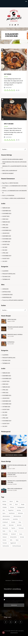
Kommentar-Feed (7, 294)
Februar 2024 (6, 207)
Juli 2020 (4, 247)
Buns (16, 504)
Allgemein (5, 271)
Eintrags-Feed (6, 291)
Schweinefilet (13, 537)
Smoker (4, 540)
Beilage (4, 504)
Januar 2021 (5, 233)
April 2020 (5, 252)
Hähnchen (20, 513)
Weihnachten (6, 546)
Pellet (4, 531)
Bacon (11, 501)
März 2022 (5, 227)
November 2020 (6, 238)
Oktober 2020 (6, 241)
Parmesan (21, 528)
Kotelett (13, 522)
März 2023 (5, 219)
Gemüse (19, 510)
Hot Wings (7, 74)
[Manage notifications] (3, 632)
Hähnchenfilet (6, 519)
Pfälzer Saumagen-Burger (15, 327)
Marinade (11, 525)
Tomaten (5, 543)
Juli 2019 (4, 261)
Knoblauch (5, 522)
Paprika (13, 528)
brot (11, 504)
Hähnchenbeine (6, 516)
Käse (20, 522)
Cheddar (5, 507)
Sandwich (13, 534)
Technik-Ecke (6, 276)
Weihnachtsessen (16, 546)
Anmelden (5, 289)
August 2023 (5, 216)
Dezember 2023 (6, 210)
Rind (15, 531)
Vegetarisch (13, 543)
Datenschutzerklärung (17, 580)
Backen (4, 501)
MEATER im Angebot (8, 173)
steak (17, 540)
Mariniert (19, 525)
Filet (4, 510)
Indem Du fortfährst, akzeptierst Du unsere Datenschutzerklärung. (13, 601)
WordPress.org (7, 297)
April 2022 (5, 224)
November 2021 (6, 230)
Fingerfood (10, 510)
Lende (4, 525)
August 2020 (5, 244)
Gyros (4, 513)
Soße (11, 540)
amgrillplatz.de (14, 632)
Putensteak (10, 195)
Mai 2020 (4, 250)
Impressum (8, 580)
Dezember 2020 (6, 236)
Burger (22, 504)
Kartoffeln (15, 519)
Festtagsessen (21, 507)
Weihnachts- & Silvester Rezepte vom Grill (14, 166)
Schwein (5, 537)
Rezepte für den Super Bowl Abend (12, 159)
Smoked (22, 537)
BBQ (17, 501)
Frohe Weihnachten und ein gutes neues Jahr (14, 162)
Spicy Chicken (8, 123)
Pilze (10, 531)
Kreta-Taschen (13, 183)
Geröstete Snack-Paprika (14, 334)
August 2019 (5, 258)
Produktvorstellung (8, 273)
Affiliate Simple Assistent (15, 300)
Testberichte (6, 279)
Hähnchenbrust (17, 516)
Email (5, 592)
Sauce (20, 534)
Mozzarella (5, 528)
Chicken (12, 507)
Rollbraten (5, 534)
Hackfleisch (12, 513)
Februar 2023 (6, 222)
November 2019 (6, 255)
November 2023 (6, 213)
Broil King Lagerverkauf (9, 170)
